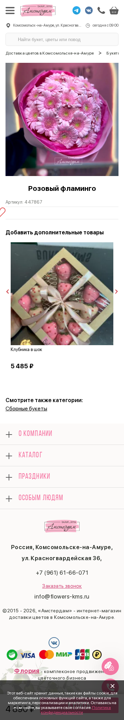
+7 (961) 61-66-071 (62, 572)
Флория (27, 670)
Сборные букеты (26, 408)
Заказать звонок (62, 586)
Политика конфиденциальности (76, 710)
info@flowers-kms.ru (62, 596)
